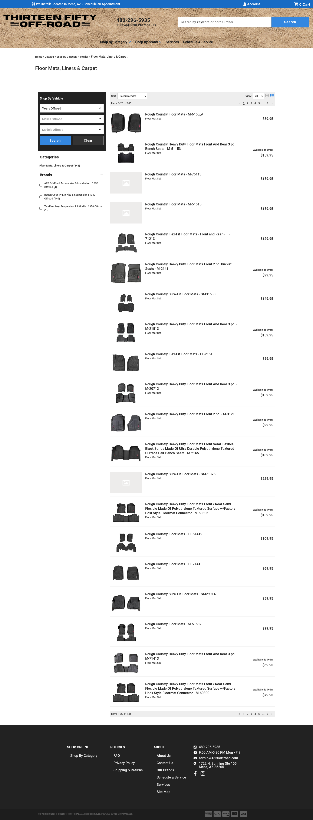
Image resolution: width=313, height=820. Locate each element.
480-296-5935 (209, 747)
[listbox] (72, 108)
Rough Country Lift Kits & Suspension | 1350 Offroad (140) (69, 196)
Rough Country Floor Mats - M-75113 (173, 174)
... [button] (263, 103)
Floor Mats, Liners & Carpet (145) (59, 165)
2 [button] (247, 103)
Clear (88, 140)
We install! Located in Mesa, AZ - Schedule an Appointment (77, 4)
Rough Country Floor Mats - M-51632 (173, 624)
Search (55, 140)
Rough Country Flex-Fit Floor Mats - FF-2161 (178, 354)
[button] (243, 22)
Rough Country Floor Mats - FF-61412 (173, 534)
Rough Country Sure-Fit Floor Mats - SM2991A (180, 594)
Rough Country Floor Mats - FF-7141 (172, 564)
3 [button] (251, 103)
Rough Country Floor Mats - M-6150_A (174, 114)
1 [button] (244, 103)
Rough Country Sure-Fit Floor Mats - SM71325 (180, 474)
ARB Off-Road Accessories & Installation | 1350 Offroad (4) (71, 185)
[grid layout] (267, 96)
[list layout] (272, 96)
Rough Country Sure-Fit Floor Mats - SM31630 (180, 294)
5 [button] (259, 103)
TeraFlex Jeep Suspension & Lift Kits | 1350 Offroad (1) (73, 208)
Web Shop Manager (122, 814)
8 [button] (267, 103)
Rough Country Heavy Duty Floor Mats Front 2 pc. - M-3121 (190, 414)
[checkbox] (40, 185)
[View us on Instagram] (203, 774)
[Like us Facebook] (195, 774)
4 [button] (255, 103)
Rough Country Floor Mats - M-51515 (173, 204)
